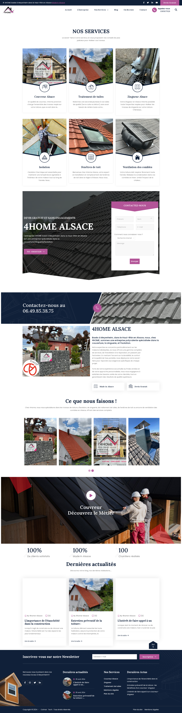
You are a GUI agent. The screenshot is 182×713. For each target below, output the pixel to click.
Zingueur (107, 682)
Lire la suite (29, 641)
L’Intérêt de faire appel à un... (81, 683)
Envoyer (134, 261)
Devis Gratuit (169, 2)
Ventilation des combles (137, 167)
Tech (50, 709)
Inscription (148, 657)
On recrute (129, 10)
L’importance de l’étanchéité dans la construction (42, 622)
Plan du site (109, 694)
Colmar (44, 709)
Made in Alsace (58, 2)
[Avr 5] (44, 594)
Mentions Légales (111, 690)
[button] (89, 470)
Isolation (44, 167)
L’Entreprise (83, 10)
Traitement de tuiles (91, 96)
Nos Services (100, 10)
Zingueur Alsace (137, 96)
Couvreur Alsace (44, 96)
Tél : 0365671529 (34, 251)
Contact (143, 10)
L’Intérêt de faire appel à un (135, 620)
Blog (116, 10)
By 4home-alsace (34, 616)
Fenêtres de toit (91, 167)
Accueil (68, 10)
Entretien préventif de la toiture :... (83, 696)
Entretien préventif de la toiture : (86, 622)
